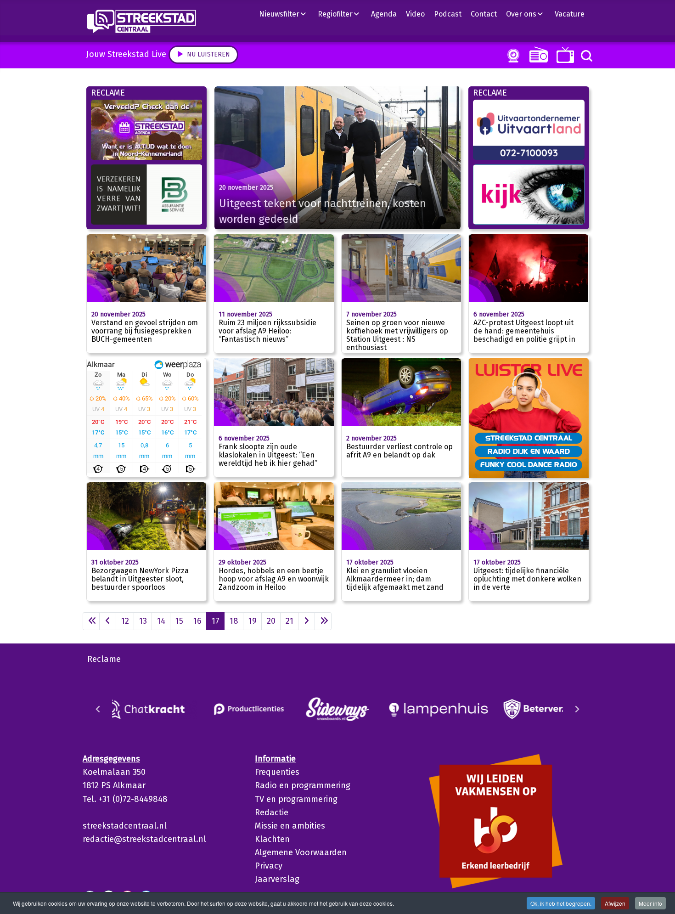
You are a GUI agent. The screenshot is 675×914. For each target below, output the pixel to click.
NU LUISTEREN (536, 54)
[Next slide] (576, 709)
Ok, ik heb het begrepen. (560, 903)
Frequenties (277, 772)
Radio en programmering (302, 785)
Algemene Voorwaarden (301, 852)
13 (143, 621)
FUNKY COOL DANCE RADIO (528, 464)
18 (234, 621)
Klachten (272, 839)
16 (197, 621)
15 (179, 621)
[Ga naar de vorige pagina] (107, 621)
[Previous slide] (98, 709)
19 (252, 621)
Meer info (650, 903)
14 (161, 621)
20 (271, 621)
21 (289, 621)
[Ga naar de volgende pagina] (306, 621)
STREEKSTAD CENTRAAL (528, 438)
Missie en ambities (290, 826)
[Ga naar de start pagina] (91, 621)
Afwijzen (615, 903)
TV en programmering (296, 799)
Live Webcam (511, 55)
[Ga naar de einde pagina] (323, 621)
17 (215, 621)
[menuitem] (286, 14)
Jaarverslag (277, 879)
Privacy (268, 866)
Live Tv (563, 55)
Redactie (271, 812)
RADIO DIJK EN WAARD (529, 451)
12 (125, 621)
